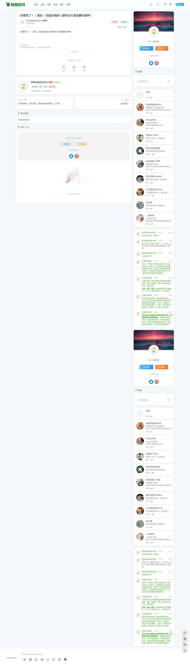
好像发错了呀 (147, 256)
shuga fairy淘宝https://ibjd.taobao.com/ (154, 124)
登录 (68, 144)
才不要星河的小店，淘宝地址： (157, 192)
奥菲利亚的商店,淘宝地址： (156, 151)
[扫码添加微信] (184, 644)
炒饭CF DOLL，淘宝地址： (156, 138)
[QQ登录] (71, 156)
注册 (83, 144)
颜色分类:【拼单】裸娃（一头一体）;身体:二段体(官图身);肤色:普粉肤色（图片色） (156, 245)
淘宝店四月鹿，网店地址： (156, 205)
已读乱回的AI (147, 261)
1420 (35, 86)
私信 (125, 22)
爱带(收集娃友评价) (34, 20)
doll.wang (38, 654)
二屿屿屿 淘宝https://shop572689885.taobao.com (158, 219)
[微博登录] (77, 156)
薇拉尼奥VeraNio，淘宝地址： (157, 179)
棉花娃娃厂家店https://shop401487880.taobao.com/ (158, 165)
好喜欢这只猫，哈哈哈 (150, 235)
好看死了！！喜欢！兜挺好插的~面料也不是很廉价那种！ (56, 15)
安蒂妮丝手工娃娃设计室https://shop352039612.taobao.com (158, 108)
